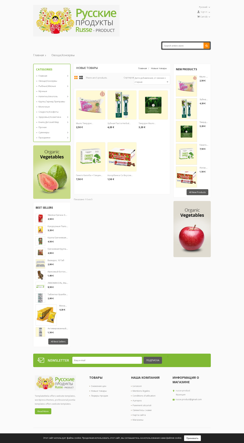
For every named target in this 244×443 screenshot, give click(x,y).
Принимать (192, 438)
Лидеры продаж (99, 395)
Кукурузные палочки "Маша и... (64, 226)
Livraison (137, 386)
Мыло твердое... (84, 123)
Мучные (43, 91)
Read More (43, 411)
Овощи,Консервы (63, 55)
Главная (40, 55)
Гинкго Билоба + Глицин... (89, 175)
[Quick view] (102, 93)
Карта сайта (139, 414)
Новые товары (99, 390)
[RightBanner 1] (192, 229)
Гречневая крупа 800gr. (60, 248)
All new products (197, 192)
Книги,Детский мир (53, 122)
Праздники (53, 137)
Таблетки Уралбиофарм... (61, 294)
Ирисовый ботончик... (59, 271)
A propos (137, 400)
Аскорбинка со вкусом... (120, 175)
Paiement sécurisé (142, 405)
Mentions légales (141, 390)
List (81, 77)
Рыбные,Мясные (53, 86)
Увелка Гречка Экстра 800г (62, 214)
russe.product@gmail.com (189, 399)
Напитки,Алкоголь (53, 96)
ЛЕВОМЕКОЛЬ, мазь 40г (60, 282)
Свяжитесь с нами (142, 410)
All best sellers (58, 341)
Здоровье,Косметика (53, 117)
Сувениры (53, 132)
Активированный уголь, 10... (63, 328)
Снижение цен (98, 386)
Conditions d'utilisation (144, 395)
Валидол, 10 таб (56, 260)
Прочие (43, 127)
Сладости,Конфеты (49, 111)
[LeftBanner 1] (52, 172)
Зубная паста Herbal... (119, 123)
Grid (76, 77)
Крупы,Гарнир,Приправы (52, 101)
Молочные (44, 106)
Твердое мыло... (147, 123)
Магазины (138, 419)
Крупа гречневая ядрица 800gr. (64, 237)
